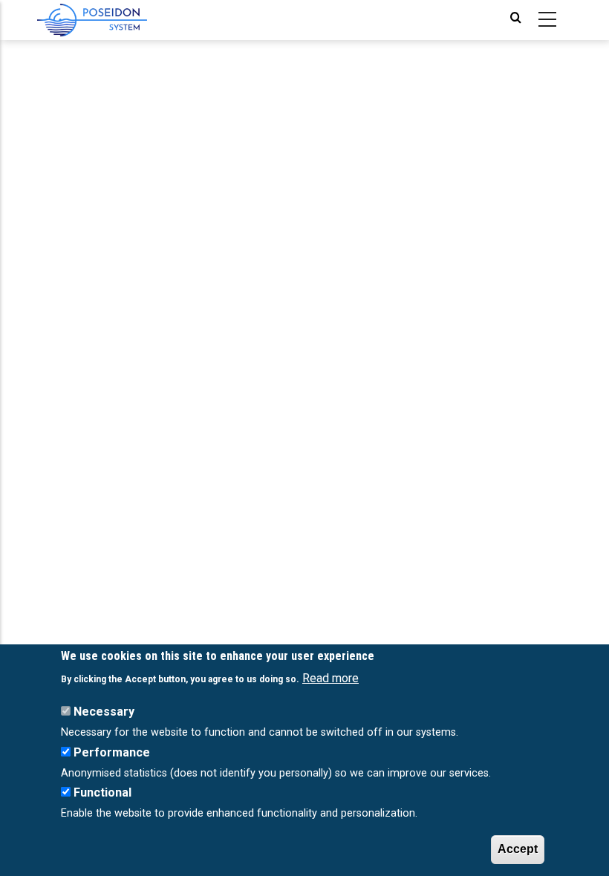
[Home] (92, 20)
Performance (112, 752)
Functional (102, 792)
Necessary (104, 712)
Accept (518, 849)
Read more (330, 678)
